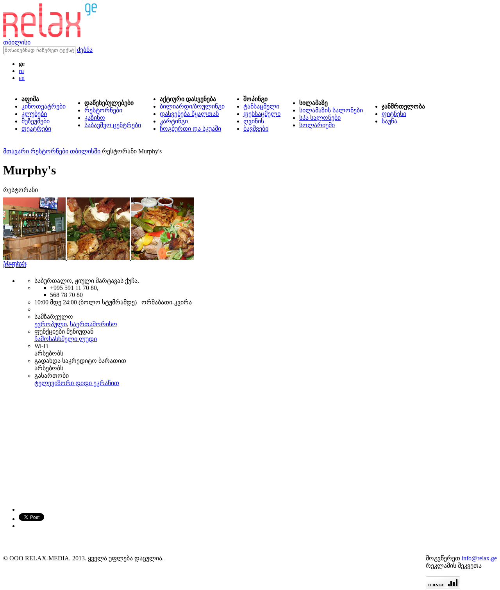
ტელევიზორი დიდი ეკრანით (76, 383)
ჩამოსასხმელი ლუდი (65, 339)
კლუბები (34, 113)
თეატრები (36, 128)
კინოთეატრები (43, 106)
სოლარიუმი (317, 125)
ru (21, 71)
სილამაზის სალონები (331, 110)
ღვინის (253, 121)
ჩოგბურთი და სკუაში (190, 128)
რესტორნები (103, 110)
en (22, 78)
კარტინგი (174, 121)
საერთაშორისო (93, 324)
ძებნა (85, 49)
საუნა (389, 121)
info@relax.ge (479, 558)
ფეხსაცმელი (261, 113)
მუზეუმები (35, 121)
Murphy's (15, 263)
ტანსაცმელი (261, 106)
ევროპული (50, 324)
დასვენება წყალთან (189, 113)
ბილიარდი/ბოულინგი (192, 106)
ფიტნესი (394, 113)
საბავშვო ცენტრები (112, 125)
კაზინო (94, 117)
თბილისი (16, 42)
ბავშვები (255, 128)
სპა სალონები (320, 117)
